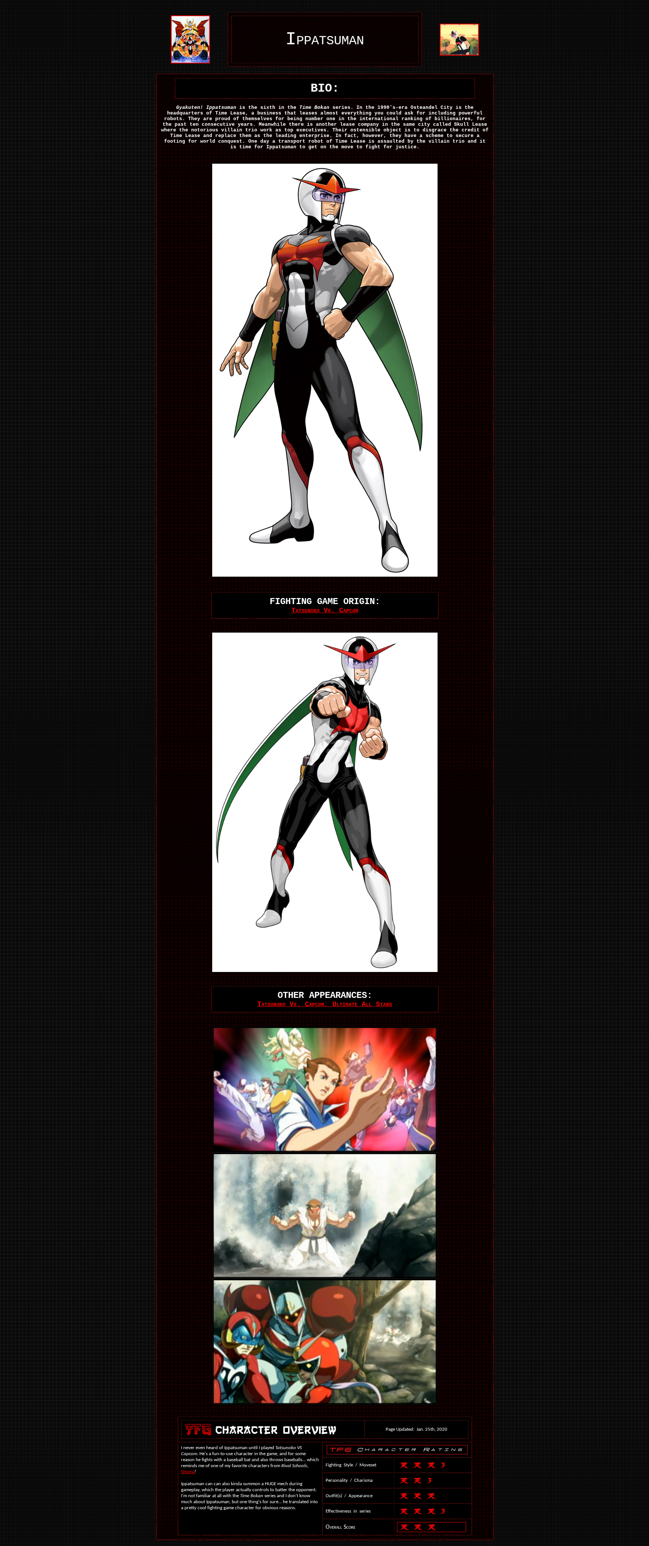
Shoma (188, 1471)
